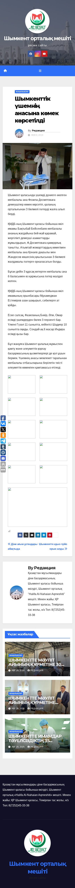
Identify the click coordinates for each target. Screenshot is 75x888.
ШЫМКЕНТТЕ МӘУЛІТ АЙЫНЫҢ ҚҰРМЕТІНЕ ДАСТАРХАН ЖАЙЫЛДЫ (34, 702)
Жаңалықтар (22, 92)
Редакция (38, 130)
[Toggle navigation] (40, 71)
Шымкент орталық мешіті (37, 38)
